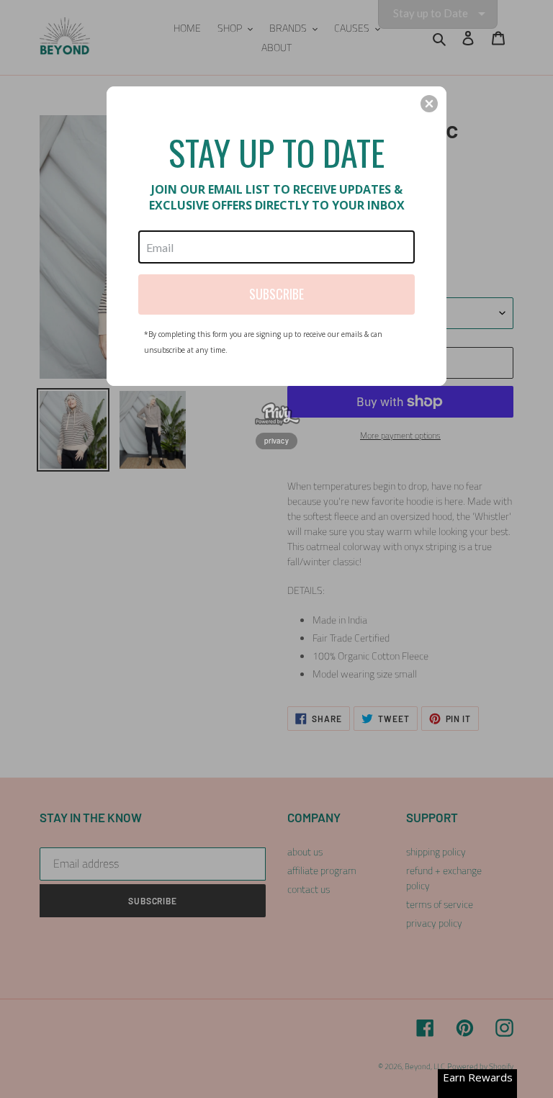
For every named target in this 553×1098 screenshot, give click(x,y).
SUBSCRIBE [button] (276, 293)
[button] (429, 103)
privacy (276, 441)
